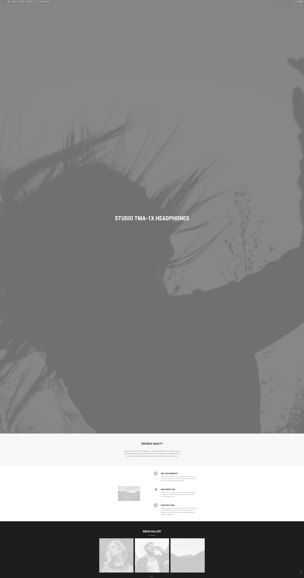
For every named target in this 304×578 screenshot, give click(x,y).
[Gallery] (301, 290)
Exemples (22, 1)
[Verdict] (301, 292)
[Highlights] (301, 288)
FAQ (36, 1)
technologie (14, 1)
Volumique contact (45, 1)
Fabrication (30, 1)
